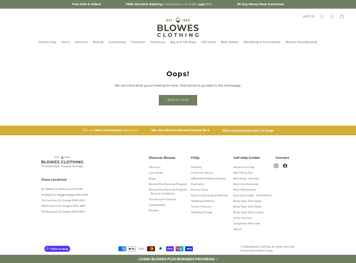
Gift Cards (208, 42)
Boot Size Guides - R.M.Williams (252, 196)
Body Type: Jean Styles (247, 201)
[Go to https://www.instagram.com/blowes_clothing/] (278, 167)
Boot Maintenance (244, 190)
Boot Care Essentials (246, 184)
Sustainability (157, 205)
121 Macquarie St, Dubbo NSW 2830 (63, 212)
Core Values (156, 173)
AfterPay (196, 167)
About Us (154, 167)
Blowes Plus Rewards (301, 42)
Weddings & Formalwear (262, 42)
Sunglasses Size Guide (246, 224)
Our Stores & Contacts (162, 199)
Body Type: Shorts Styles (248, 212)
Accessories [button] (117, 42)
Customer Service (202, 173)
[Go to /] (178, 27)
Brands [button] (98, 42)
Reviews (154, 211)
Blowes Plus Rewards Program (168, 184)
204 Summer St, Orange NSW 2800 (63, 200)
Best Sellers (229, 42)
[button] (308, 17)
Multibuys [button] (157, 42)
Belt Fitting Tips (243, 173)
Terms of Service (201, 207)
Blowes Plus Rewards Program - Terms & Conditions (168, 192)
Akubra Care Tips (243, 167)
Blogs (152, 179)
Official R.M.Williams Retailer (208, 179)
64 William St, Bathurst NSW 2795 (62, 189)
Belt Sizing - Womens (246, 179)
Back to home (178, 99)
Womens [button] (81, 42)
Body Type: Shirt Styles (247, 207)
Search (237, 229)
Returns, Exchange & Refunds (209, 196)
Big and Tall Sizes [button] (183, 42)
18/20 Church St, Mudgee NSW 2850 (63, 206)
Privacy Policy (199, 190)
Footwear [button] (138, 42)
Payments (197, 184)
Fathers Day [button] (47, 42)
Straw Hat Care (242, 218)
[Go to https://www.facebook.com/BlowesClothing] (287, 167)
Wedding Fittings (201, 212)
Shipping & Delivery (203, 201)
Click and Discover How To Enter (248, 130)
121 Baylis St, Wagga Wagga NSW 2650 (64, 195)
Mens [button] (65, 42)
